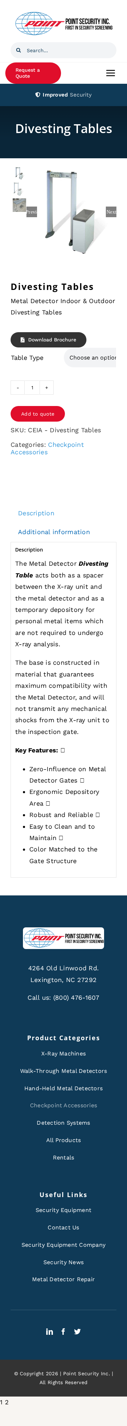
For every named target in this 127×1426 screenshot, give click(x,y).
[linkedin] (49, 1331)
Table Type (27, 357)
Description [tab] (36, 513)
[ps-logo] (63, 13)
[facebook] (63, 1331)
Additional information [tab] (54, 532)
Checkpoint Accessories (47, 448)
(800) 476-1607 (76, 997)
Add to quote (37, 414)
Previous (31, 211)
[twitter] (77, 1331)
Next (111, 211)
